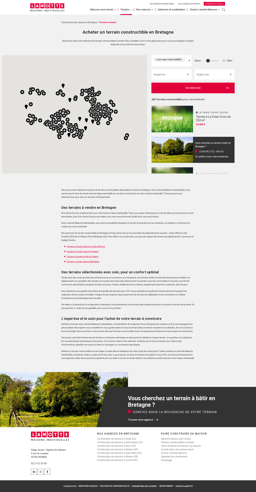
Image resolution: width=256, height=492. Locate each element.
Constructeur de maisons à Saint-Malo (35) (119, 453)
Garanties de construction (174, 456)
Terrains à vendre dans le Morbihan (83, 261)
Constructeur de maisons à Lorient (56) (117, 460)
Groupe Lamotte (184, 486)
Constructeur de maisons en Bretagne (79, 22)
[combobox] (172, 60)
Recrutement (166, 486)
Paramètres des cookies (144, 486)
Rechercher (223, 11)
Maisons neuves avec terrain (176, 438)
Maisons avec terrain (101, 9)
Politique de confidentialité (114, 486)
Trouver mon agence (140, 419)
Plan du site (70, 486)
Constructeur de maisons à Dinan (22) (116, 438)
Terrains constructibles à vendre (177, 442)
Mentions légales (88, 486)
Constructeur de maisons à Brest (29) (116, 445)
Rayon (198, 60)
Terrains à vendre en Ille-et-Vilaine (82, 256)
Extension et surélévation (171, 9)
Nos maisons (143, 9)
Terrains (124, 9)
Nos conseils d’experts (189, 4)
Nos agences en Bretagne (162, 4)
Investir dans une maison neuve (177, 449)
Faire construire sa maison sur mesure (181, 445)
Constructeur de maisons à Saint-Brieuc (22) (120, 442)
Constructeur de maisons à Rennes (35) (117, 449)
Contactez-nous (214, 4)
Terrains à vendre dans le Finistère (82, 251)
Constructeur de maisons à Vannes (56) (117, 456)
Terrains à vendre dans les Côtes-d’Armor (86, 246)
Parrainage (166, 460)
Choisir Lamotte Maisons (203, 9)
